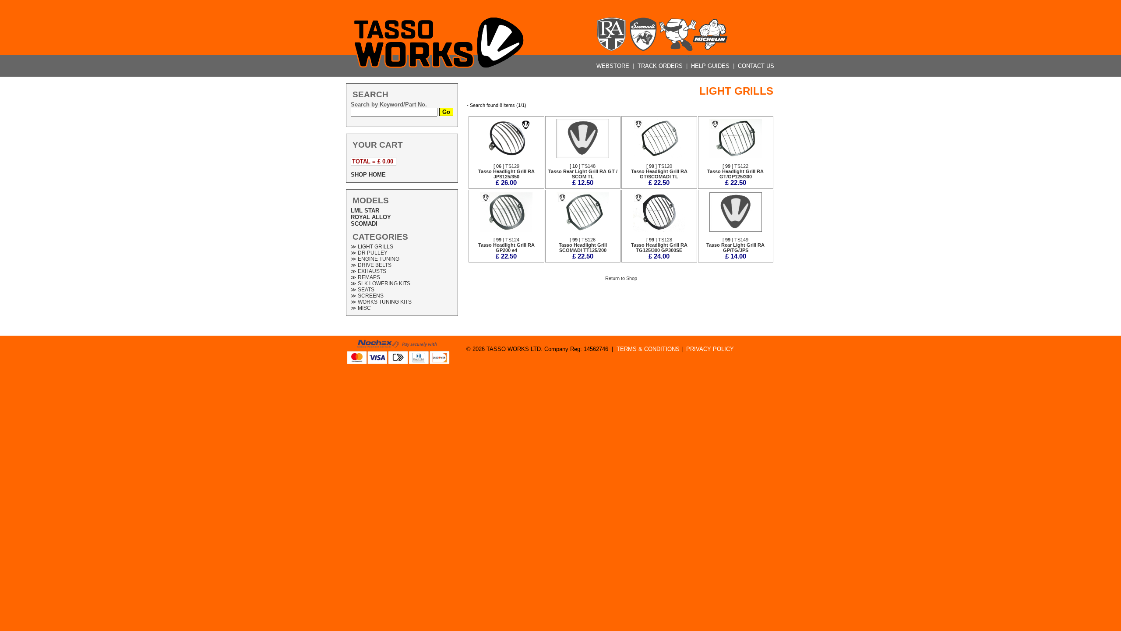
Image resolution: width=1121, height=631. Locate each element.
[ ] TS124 (506, 245)
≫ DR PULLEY (369, 253)
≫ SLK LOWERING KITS (380, 283)
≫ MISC (361, 308)
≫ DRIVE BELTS (371, 265)
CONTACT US (756, 66)
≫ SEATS (362, 290)
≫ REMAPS (365, 277)
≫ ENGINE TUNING (375, 259)
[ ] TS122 (735, 171)
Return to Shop (621, 278)
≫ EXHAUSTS (368, 271)
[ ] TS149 (735, 245)
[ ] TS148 (582, 171)
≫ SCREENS (367, 296)
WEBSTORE (613, 66)
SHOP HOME (368, 174)
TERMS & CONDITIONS (648, 349)
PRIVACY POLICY (710, 349)
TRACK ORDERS (661, 66)
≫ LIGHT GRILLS (372, 247)
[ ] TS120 (659, 171)
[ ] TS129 (506, 171)
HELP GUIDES (711, 66)
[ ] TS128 (659, 245)
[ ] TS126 (583, 245)
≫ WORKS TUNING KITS (381, 302)
